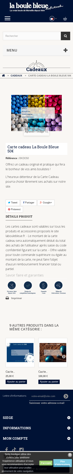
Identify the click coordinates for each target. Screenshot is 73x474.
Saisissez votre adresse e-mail (46, 403)
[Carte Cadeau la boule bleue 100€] (52, 352)
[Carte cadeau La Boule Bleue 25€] (20, 352)
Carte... (10, 371)
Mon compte (15, 438)
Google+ (47, 202)
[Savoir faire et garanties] (36, 287)
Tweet (13, 202)
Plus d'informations (62, 463)
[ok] (66, 396)
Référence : (12, 158)
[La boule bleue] (36, 7)
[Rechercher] (65, 36)
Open (7, 18)
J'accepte (46, 463)
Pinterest (15, 209)
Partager (29, 202)
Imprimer (16, 298)
